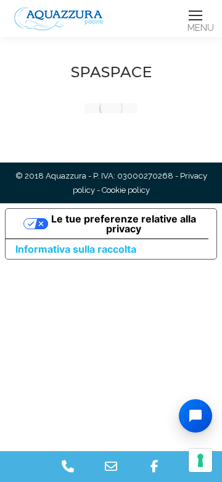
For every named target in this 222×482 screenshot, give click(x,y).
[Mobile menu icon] (195, 15)
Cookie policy (126, 190)
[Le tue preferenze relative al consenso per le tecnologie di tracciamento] (200, 460)
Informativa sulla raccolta (75, 249)
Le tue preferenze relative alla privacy (123, 224)
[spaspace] (111, 108)
